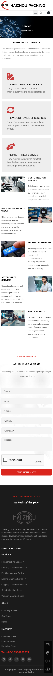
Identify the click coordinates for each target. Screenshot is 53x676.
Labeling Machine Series (12, 567)
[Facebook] (3, 659)
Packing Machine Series (12, 573)
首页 (22, 31)
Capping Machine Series (12, 584)
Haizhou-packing (27, 5)
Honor (4, 622)
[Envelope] (29, 659)
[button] (35, 13)
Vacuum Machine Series (12, 596)
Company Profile (9, 610)
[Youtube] (22, 659)
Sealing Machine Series (12, 579)
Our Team (6, 616)
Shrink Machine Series (11, 590)
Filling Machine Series (11, 562)
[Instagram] (16, 659)
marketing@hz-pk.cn (26, 502)
